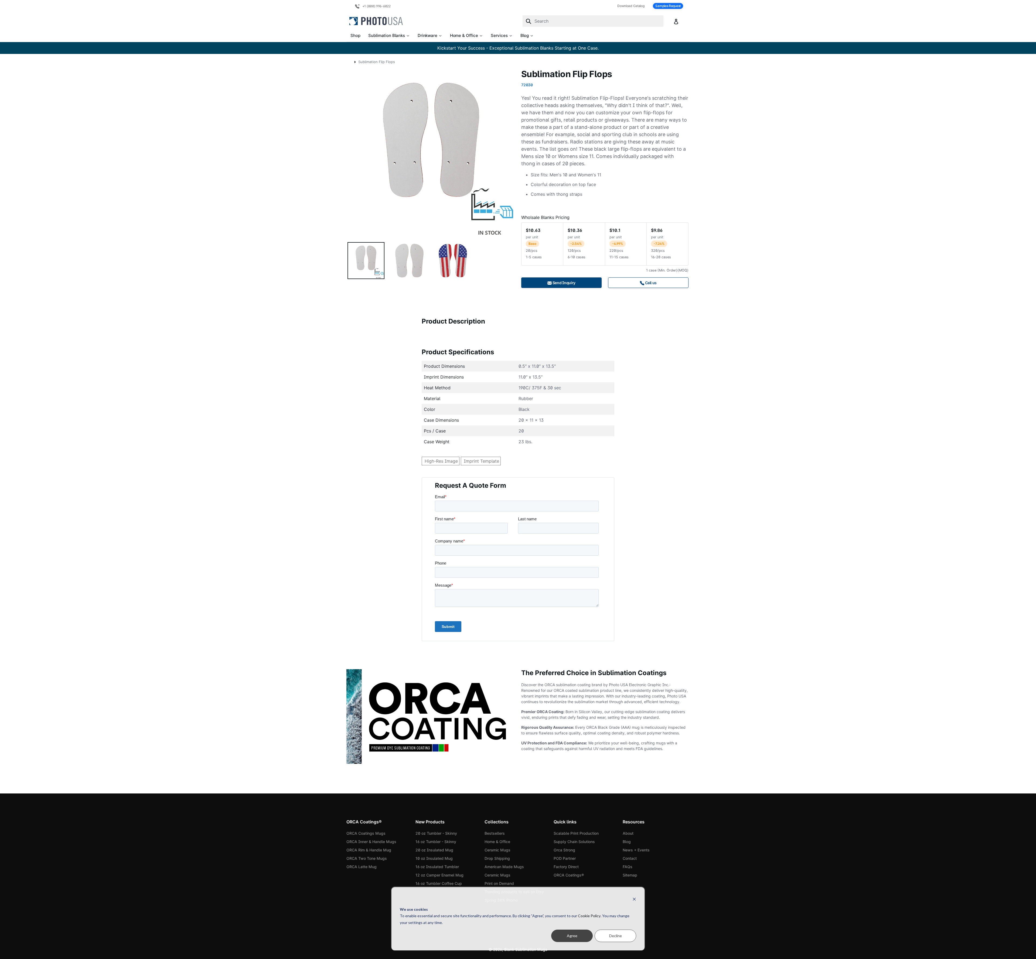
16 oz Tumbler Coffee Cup (438, 883)
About (628, 833)
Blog (627, 841)
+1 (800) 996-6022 (376, 6)
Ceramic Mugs (497, 850)
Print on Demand (499, 883)
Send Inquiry (563, 282)
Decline (615, 935)
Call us (650, 282)
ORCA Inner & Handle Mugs (371, 841)
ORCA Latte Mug (361, 866)
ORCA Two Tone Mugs (366, 858)
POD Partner (565, 858)
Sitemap (630, 875)
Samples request (668, 6)
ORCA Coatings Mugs (366, 833)
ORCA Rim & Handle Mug (368, 850)
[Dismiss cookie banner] (634, 899)
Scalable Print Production (576, 833)
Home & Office (497, 841)
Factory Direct (566, 866)
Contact (630, 858)
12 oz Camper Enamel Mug (439, 875)
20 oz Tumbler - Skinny (436, 833)
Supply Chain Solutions (574, 841)
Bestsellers (495, 833)
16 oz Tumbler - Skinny (435, 841)
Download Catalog (630, 6)
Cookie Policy (589, 915)
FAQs (627, 866)
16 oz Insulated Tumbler (437, 866)
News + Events (636, 850)
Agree (572, 935)
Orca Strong (564, 850)
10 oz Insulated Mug (434, 858)
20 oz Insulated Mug (434, 850)
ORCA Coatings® (569, 875)
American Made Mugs (504, 866)
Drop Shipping (497, 858)
